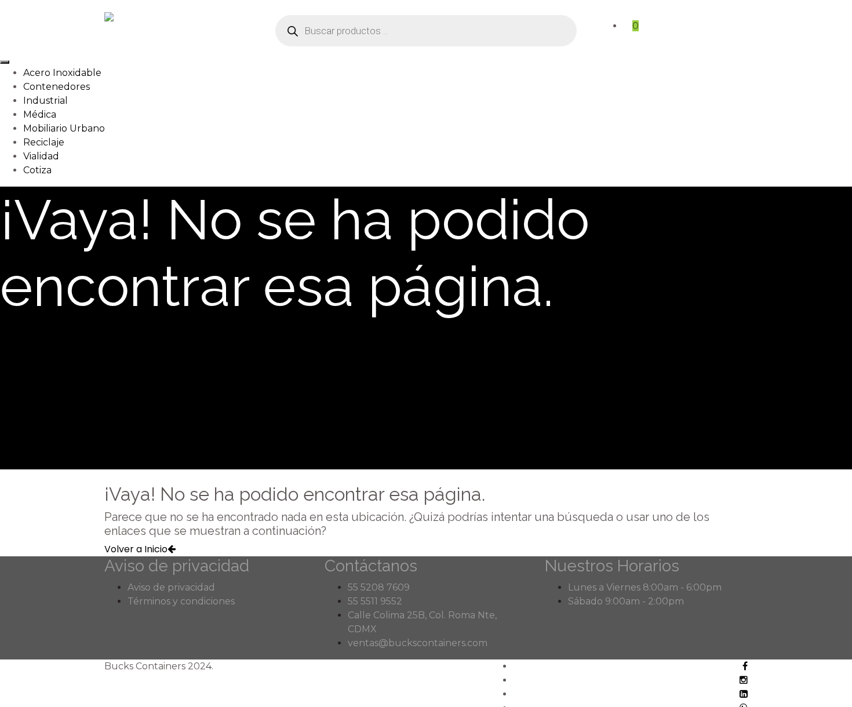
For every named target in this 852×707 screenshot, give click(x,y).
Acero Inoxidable (62, 72)
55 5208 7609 (379, 587)
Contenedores (56, 86)
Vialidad (41, 156)
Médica (39, 114)
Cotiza (37, 170)
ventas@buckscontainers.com (417, 642)
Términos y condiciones (181, 601)
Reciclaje (43, 142)
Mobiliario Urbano (64, 128)
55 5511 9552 (375, 601)
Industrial (45, 100)
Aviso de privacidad (171, 587)
